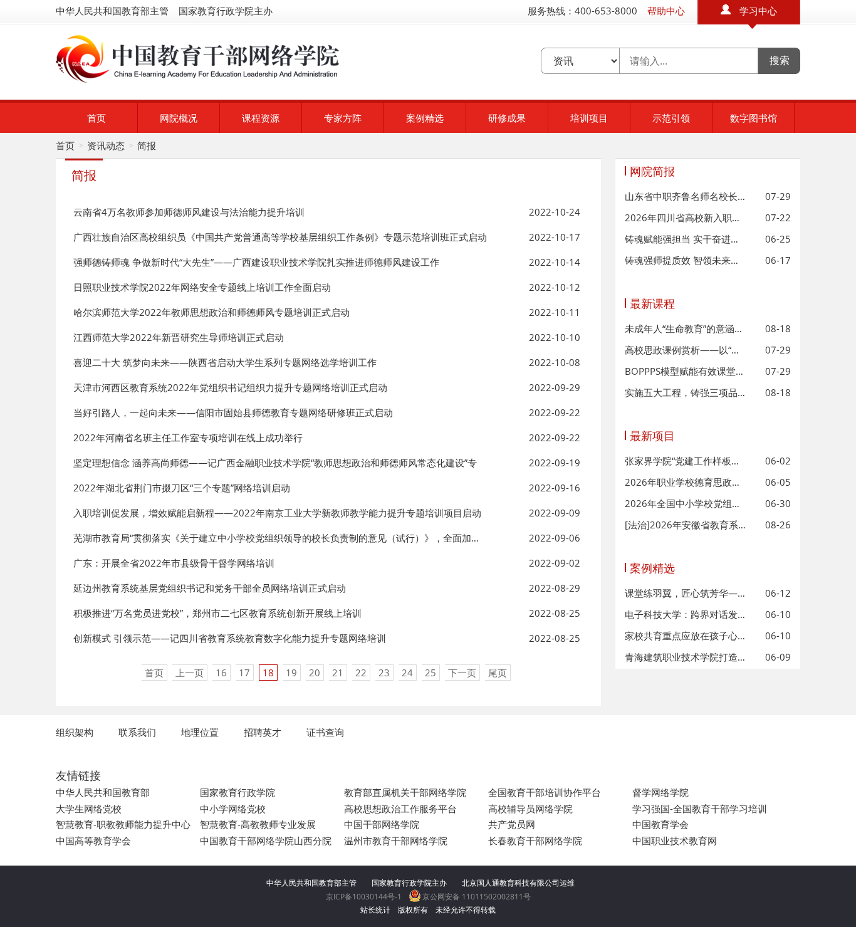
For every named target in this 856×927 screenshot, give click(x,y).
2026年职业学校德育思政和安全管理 (686, 482)
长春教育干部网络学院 (535, 840)
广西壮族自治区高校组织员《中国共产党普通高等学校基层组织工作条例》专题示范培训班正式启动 (280, 237)
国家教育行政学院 (237, 792)
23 (384, 672)
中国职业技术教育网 (674, 840)
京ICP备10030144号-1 (364, 896)
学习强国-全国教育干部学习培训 (699, 808)
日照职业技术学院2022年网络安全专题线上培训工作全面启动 (202, 287)
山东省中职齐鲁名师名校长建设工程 (686, 196)
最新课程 (652, 303)
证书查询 (325, 732)
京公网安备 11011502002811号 (475, 896)
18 (268, 672)
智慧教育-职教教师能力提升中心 (123, 824)
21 (337, 672)
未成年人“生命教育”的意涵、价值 (686, 328)
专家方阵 (343, 118)
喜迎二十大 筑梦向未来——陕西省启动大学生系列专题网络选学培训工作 (225, 362)
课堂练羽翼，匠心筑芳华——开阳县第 (686, 593)
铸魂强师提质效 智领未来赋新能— (686, 260)
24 (407, 672)
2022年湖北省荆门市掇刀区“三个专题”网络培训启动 (181, 487)
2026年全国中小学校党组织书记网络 (686, 503)
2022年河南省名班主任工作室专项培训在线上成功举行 (188, 437)
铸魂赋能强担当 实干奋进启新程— (686, 239)
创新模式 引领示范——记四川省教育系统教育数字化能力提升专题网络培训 (229, 638)
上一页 (189, 672)
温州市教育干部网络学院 (395, 840)
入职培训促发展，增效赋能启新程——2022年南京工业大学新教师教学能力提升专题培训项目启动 (277, 512)
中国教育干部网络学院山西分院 (265, 840)
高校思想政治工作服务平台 (400, 808)
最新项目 (652, 435)
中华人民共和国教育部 (103, 792)
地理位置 (200, 732)
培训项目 (589, 118)
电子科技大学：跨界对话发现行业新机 (686, 614)
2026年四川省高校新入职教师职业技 (686, 217)
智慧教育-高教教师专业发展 (258, 824)
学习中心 (758, 10)
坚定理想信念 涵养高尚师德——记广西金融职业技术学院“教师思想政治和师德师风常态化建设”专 (275, 462)
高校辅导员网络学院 (530, 808)
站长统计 (375, 909)
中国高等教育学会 (93, 840)
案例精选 (425, 118)
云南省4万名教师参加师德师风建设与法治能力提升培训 (189, 212)
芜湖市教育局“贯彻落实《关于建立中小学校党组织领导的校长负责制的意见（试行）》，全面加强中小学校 (280, 538)
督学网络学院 (660, 792)
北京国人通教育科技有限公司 (511, 882)
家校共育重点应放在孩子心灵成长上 (686, 635)
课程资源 (260, 118)
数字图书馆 (753, 118)
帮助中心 (666, 10)
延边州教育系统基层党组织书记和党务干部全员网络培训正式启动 (209, 588)
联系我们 (137, 732)
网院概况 (178, 118)
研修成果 (507, 118)
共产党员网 (511, 824)
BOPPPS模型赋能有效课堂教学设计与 (686, 371)
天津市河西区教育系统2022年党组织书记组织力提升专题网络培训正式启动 (230, 387)
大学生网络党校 (89, 808)
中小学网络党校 (233, 808)
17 (244, 672)
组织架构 (74, 732)
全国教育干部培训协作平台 (544, 792)
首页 (96, 118)
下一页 (462, 672)
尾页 (497, 672)
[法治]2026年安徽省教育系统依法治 (686, 524)
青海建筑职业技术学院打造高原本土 (686, 657)
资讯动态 (106, 145)
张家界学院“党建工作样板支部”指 (686, 460)
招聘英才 (262, 732)
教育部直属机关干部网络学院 (405, 792)
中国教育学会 (660, 824)
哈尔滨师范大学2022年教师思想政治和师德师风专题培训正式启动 (211, 312)
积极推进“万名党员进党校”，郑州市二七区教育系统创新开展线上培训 (217, 613)
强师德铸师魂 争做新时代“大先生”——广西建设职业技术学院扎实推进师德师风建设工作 (256, 262)
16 (221, 672)
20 (314, 672)
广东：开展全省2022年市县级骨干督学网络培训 (173, 563)
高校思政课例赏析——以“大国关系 (686, 349)
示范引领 (671, 118)
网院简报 (652, 171)
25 (430, 672)
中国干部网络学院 (381, 824)
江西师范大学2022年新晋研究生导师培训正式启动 (178, 337)
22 (361, 672)
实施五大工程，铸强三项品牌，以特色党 (686, 392)
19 (291, 672)
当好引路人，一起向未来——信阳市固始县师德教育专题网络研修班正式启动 (233, 412)
